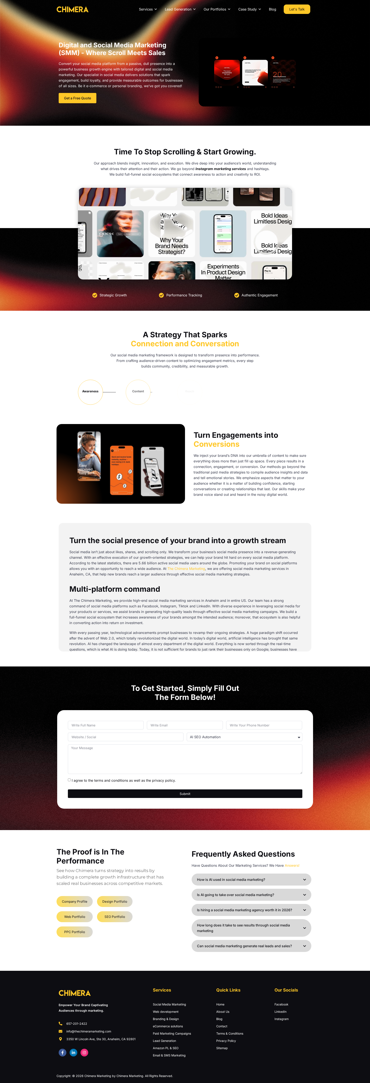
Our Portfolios (215, 9)
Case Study (247, 9)
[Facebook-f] (62, 1052)
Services (146, 9)
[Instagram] (84, 1052)
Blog (272, 9)
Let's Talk (297, 9)
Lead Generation (178, 9)
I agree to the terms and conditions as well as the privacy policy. (124, 780)
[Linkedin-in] (73, 1052)
